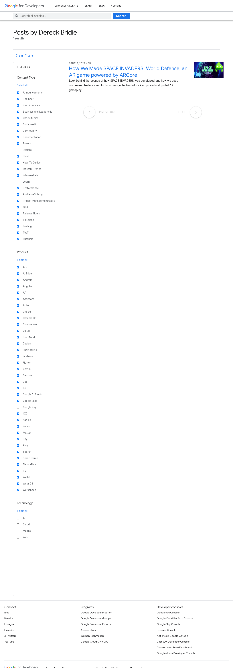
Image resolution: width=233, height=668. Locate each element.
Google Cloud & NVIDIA (94, 641)
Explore (27, 149)
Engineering (30, 349)
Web (25, 537)
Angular (27, 286)
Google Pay (29, 407)
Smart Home (30, 458)
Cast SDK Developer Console (173, 641)
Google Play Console (168, 624)
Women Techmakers (92, 635)
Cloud (26, 330)
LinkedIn (9, 630)
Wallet (26, 477)
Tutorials (28, 239)
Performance (31, 188)
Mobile (27, 530)
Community (30, 130)
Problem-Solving (33, 194)
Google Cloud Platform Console (175, 618)
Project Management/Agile (39, 200)
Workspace (29, 489)
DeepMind (29, 337)
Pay (25, 439)
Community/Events (66, 5)
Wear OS (28, 483)
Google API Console (168, 612)
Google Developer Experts (96, 624)
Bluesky (8, 618)
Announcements (33, 92)
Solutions (28, 219)
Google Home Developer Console (176, 653)
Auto (26, 305)
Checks (27, 311)
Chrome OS (30, 318)
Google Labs (30, 400)
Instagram (10, 624)
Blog (101, 5)
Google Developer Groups (96, 618)
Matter (27, 432)
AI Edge (27, 273)
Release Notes (31, 213)
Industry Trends (32, 169)
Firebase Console (166, 630)
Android (27, 279)
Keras (26, 426)
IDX (25, 413)
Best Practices (31, 105)
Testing (27, 226)
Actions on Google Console (172, 635)
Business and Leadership (37, 111)
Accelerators (88, 630)
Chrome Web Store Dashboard (174, 647)
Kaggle (27, 419)
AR (24, 292)
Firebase (28, 356)
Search (121, 16)
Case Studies (30, 118)
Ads (25, 267)
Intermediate (30, 175)
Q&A (25, 207)
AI (24, 518)
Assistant (28, 299)
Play (25, 445)
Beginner (28, 98)
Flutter (27, 362)
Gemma (27, 375)
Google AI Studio (32, 394)
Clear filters (24, 55)
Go (24, 388)
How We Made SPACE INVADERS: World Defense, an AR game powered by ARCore (128, 71)
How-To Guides (32, 162)
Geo (25, 381)
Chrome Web (30, 324)
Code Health (30, 124)
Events (27, 143)
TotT (26, 232)
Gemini (27, 369)
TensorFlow (30, 464)
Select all (22, 85)
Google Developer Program (96, 612)
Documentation (32, 137)
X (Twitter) (10, 635)
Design (27, 343)
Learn (88, 5)
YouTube (116, 5)
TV (24, 470)
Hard (26, 156)
